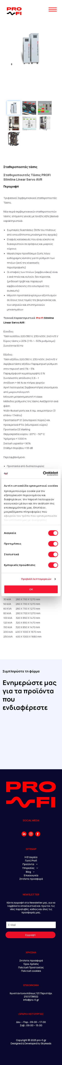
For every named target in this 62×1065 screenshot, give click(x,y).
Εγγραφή (30, 935)
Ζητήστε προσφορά (31, 878)
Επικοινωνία (31, 875)
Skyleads (46, 1043)
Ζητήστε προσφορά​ (31, 960)
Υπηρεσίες (28, 868)
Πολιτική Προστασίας (31, 967)
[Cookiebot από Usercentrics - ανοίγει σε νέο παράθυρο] (43, 473)
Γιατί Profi (31, 860)
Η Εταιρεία (31, 857)
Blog (28, 871)
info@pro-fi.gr (31, 999)
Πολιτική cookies (31, 970)
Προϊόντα (28, 864)
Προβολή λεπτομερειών (36, 579)
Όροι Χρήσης (31, 964)
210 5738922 (31, 996)
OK (31, 589)
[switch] (53, 543)
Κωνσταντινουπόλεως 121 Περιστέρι (31, 993)
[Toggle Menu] (53, 15)
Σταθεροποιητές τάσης (20, 167)
